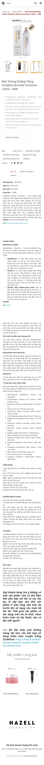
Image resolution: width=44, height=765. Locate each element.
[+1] (21, 163)
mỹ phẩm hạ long (29, 155)
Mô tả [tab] (13, 172)
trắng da (26, 159)
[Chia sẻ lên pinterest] (18, 163)
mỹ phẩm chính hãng (11, 155)
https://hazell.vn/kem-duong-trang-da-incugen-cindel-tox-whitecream (22, 642)
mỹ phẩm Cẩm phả (33, 151)
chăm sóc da (17, 151)
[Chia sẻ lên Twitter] (15, 163)
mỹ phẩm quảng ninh (11, 159)
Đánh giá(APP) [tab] (27, 172)
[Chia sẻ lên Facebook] (12, 163)
